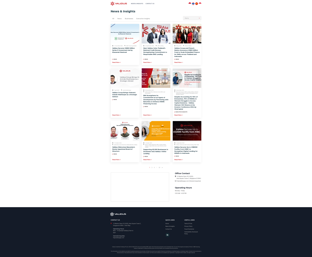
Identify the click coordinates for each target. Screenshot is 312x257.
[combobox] (192, 18)
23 (159, 167)
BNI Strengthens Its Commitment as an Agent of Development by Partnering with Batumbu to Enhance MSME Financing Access (155, 100)
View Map (127, 225)
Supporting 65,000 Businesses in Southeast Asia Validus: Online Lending (155, 151)
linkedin (167, 235)
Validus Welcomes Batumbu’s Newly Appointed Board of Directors (123, 149)
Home (167, 223)
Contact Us (150, 3)
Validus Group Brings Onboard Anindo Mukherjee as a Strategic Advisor (124, 94)
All (113, 18)
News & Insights (137, 3)
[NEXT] (162, 169)
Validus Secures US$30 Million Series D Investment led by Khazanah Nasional (123, 50)
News (119, 18)
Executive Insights (143, 18)
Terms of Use (188, 223)
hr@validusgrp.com (183, 181)
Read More (116, 62)
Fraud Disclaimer (189, 229)
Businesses (129, 18)
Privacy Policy (188, 226)
